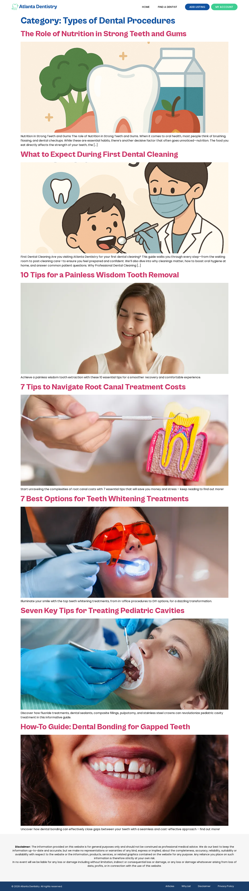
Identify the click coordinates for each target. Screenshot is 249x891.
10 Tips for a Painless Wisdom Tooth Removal (100, 275)
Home (145, 7)
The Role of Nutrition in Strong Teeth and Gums (103, 33)
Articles (170, 886)
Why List (186, 886)
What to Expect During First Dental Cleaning (99, 154)
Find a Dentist (167, 7)
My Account (224, 7)
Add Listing (197, 7)
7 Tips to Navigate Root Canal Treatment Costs (103, 387)
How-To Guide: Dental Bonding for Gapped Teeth (105, 726)
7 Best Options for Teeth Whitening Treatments (105, 498)
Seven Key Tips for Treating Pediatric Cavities (102, 610)
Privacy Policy (226, 886)
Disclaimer (204, 886)
